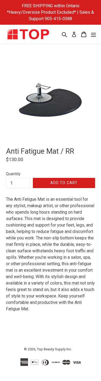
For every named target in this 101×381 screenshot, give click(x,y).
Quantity (13, 174)
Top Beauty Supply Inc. (54, 349)
